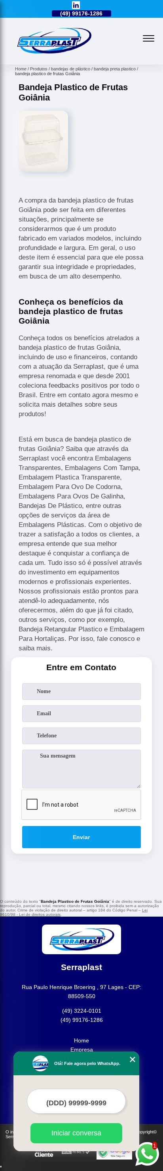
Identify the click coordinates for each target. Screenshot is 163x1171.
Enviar (81, 837)
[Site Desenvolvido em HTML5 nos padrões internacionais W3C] (76, 1152)
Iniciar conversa (76, 1133)
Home (81, 1040)
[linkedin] (76, 5)
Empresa (81, 1049)
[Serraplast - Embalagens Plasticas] (53, 56)
